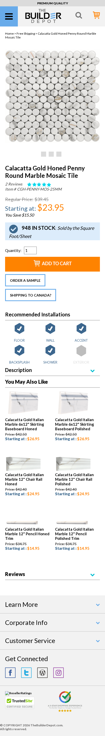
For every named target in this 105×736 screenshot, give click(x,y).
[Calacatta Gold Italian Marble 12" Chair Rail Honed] (23, 470)
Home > (11, 33)
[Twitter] (26, 672)
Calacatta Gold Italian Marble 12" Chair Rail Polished (74, 479)
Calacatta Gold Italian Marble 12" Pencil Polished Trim (74, 534)
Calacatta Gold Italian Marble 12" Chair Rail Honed (24, 479)
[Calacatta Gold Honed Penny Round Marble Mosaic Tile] (52, 142)
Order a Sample (25, 280)
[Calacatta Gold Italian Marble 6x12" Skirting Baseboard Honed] (23, 415)
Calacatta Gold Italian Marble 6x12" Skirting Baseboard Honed (24, 424)
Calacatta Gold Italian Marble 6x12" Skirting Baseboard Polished (74, 424)
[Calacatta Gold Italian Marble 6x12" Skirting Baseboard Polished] (72, 415)
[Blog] (42, 672)
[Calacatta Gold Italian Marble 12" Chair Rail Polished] (72, 470)
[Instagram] (58, 672)
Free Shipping (26, 33)
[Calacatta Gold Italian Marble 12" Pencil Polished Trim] (72, 525)
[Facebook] (10, 672)
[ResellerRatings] (18, 693)
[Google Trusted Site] (65, 711)
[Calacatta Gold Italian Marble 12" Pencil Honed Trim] (23, 525)
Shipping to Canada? (30, 295)
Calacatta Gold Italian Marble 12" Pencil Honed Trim (27, 534)
